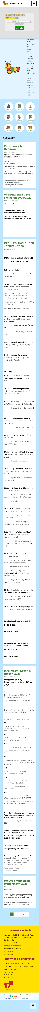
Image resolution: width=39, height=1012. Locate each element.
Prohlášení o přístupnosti (12, 998)
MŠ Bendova (15, 3)
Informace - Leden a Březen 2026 (17, 672)
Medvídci (31, 120)
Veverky (8, 120)
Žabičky (19, 109)
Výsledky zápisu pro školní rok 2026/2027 (17, 196)
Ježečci (8, 131)
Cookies (25, 998)
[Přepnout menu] (34, 3)
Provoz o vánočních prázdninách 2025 (17, 882)
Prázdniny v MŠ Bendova (14, 147)
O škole (19, 28)
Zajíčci (30, 109)
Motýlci (30, 131)
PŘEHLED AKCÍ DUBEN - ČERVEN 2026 (19, 245)
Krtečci (8, 109)
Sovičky (19, 131)
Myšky (19, 120)
